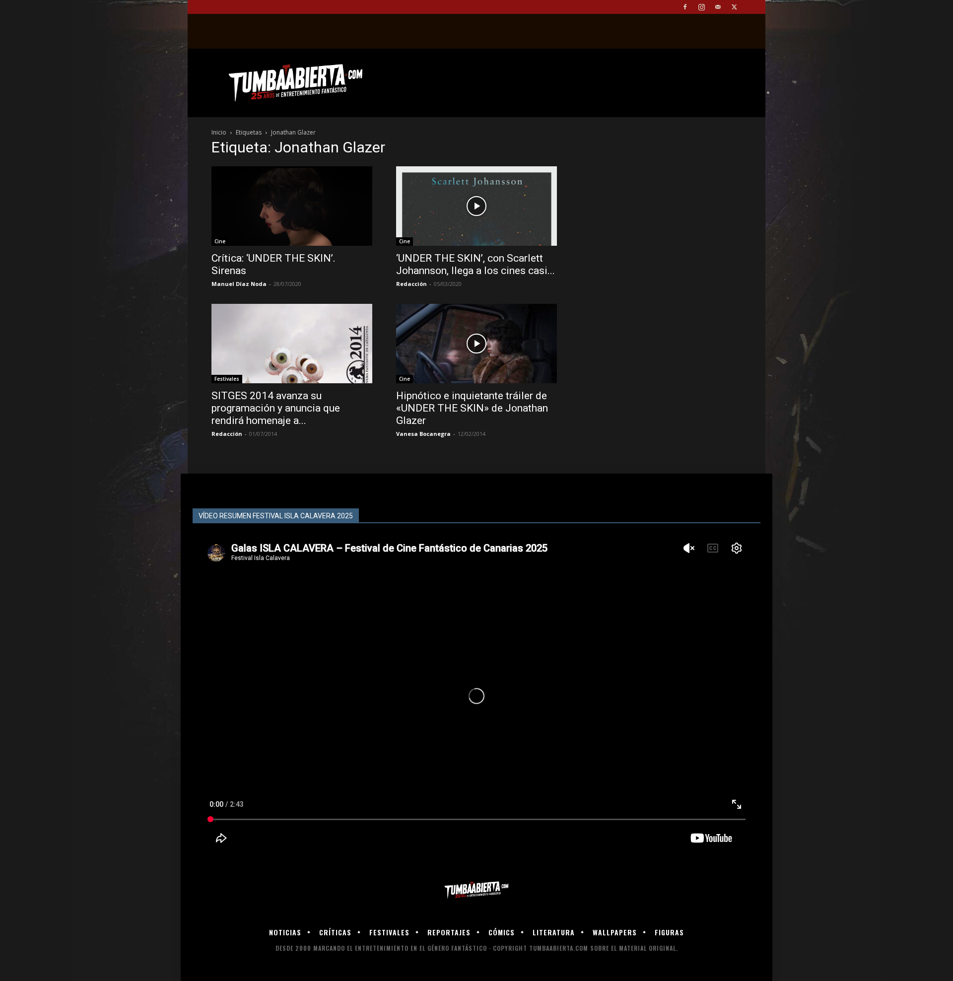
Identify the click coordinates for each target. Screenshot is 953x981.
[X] (734, 7)
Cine (219, 241)
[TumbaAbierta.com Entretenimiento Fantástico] (476, 890)
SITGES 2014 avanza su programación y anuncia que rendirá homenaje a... (275, 408)
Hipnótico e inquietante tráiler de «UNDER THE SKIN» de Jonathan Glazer (472, 408)
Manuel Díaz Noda (239, 283)
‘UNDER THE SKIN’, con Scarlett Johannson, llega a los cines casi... (475, 264)
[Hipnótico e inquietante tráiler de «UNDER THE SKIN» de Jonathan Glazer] (476, 343)
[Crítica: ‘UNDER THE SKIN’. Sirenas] (291, 206)
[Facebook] (685, 7)
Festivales (226, 378)
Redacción (411, 283)
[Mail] (717, 7)
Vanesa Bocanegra (423, 433)
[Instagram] (701, 7)
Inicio (218, 132)
